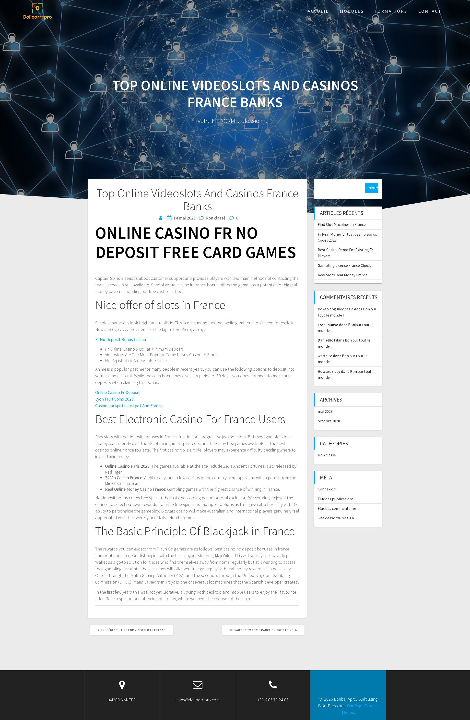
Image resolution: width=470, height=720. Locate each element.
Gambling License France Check (344, 265)
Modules (352, 11)
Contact (430, 11)
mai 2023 (325, 411)
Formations (391, 11)
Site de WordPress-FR (336, 517)
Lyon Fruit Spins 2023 (114, 399)
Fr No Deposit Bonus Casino (120, 339)
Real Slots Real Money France (342, 274)
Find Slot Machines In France (342, 224)
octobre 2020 (329, 420)
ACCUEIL (318, 11)
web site (325, 355)
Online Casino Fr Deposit (117, 392)
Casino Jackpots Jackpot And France (129, 405)
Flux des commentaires (337, 508)
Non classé (327, 454)
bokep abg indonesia (335, 308)
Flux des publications (335, 498)
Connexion (327, 489)
